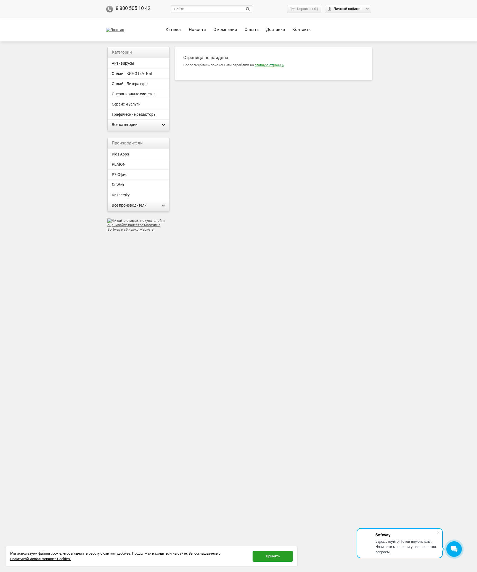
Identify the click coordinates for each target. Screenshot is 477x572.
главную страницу (269, 65)
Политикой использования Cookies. (40, 559)
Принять (273, 556)
